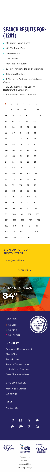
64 (6, 173)
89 (6, 202)
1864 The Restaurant (16, 63)
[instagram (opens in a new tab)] (21, 420)
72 (28, 179)
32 (28, 133)
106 (22, 220)
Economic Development (19, 349)
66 (21, 173)
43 (35, 144)
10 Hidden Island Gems (18, 43)
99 (6, 214)
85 (14, 197)
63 (35, 168)
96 (21, 208)
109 (6, 226)
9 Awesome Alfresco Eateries (21, 94)
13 (6, 115)
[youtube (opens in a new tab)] (21, 427)
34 (6, 138)
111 (22, 226)
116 (21, 231)
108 (38, 220)
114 (6, 231)
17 (33, 115)
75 (13, 185)
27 (28, 127)
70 (14, 179)
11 (31, 109)
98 (36, 208)
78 (35, 185)
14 (13, 115)
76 (20, 185)
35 (13, 138)
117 (29, 231)
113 (36, 226)
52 (28, 156)
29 (6, 133)
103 (37, 214)
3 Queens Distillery (15, 74)
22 (27, 121)
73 (35, 179)
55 (13, 162)
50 (14, 156)
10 (25, 109)
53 (35, 156)
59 (6, 168)
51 (21, 156)
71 (21, 179)
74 (6, 185)
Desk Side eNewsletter (18, 374)
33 (35, 133)
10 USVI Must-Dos (15, 48)
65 (14, 173)
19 (6, 121)
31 (20, 133)
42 (28, 144)
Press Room (12, 359)
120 (14, 238)
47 (28, 150)
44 (6, 150)
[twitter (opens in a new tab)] (29, 420)
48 (36, 150)
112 (29, 226)
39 (6, 144)
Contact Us (12, 408)
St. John (12, 330)
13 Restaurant (13, 53)
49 (6, 156)
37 (28, 138)
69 (6, 179)
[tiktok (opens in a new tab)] (12, 427)
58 (35, 162)
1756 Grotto (12, 58)
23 (34, 121)
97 (28, 208)
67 (28, 173)
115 (14, 231)
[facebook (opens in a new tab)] (12, 420)
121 (22, 238)
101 (22, 214)
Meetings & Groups (16, 388)
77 (28, 185)
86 (21, 197)
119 (6, 238)
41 (21, 144)
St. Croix (12, 325)
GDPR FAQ (25, 460)
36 (21, 138)
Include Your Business (17, 369)
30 (13, 133)
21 (20, 121)
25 (13, 127)
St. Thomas (14, 335)
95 (14, 208)
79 (6, 191)
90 (14, 202)
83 (35, 191)
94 (6, 208)
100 (14, 214)
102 (29, 214)
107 (30, 220)
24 (6, 127)
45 (14, 150)
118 (36, 231)
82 (28, 191)
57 (28, 162)
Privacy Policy (25, 467)
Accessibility (25, 464)
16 (26, 115)
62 (28, 168)
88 (36, 197)
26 (21, 127)
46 (21, 150)
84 (6, 197)
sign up (23, 270)
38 (35, 138)
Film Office (11, 354)
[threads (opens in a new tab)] (29, 427)
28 (35, 127)
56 (21, 162)
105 (14, 220)
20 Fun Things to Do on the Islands (24, 69)
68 (36, 173)
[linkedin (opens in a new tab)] (37, 427)
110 (14, 226)
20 (13, 121)
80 (13, 191)
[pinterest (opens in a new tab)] (37, 420)
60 (13, 168)
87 (28, 197)
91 (21, 202)
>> (28, 237)
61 (21, 168)
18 (40, 115)
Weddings (11, 393)
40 (13, 144)
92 (28, 202)
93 (35, 202)
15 (20, 115)
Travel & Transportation (18, 364)
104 (6, 220)
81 (21, 191)
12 (38, 109)
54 (6, 162)
